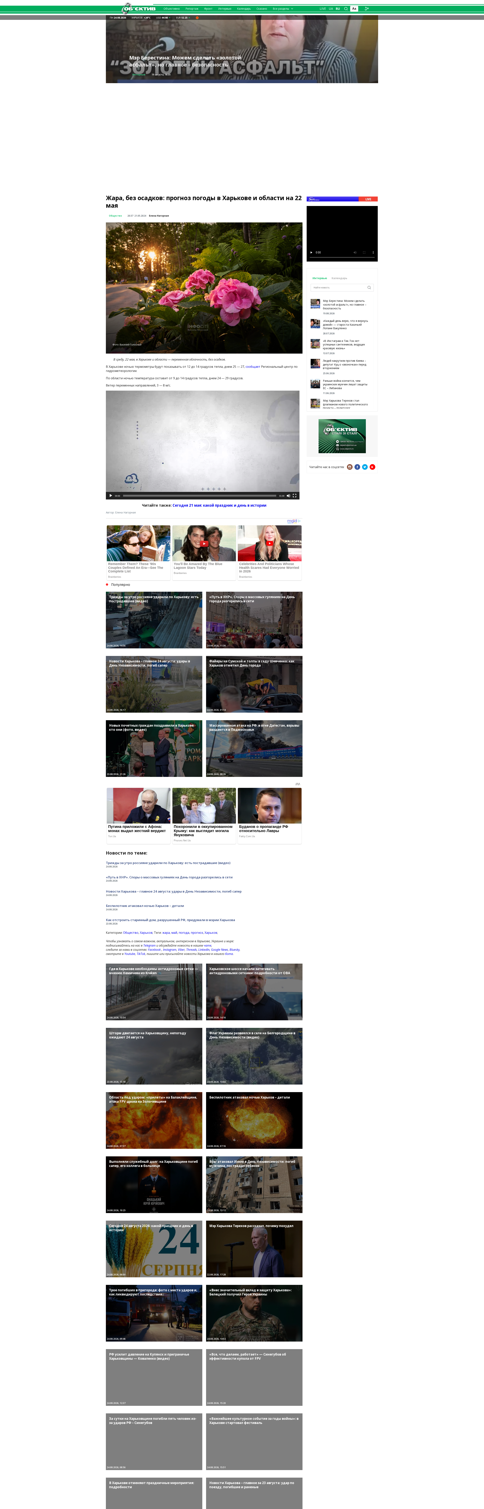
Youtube (129, 954)
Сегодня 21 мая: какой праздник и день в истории (219, 505)
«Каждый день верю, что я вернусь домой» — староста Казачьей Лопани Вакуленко (345, 324)
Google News (219, 950)
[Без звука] (288, 496)
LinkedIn (203, 950)
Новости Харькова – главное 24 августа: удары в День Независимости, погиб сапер (174, 891)
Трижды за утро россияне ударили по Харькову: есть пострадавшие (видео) (168, 863)
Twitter (365, 467)
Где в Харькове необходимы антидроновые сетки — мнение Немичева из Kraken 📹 (187, 61)
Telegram (149, 945)
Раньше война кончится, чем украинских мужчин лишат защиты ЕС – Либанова (345, 384)
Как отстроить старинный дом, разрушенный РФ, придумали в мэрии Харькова (170, 920)
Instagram (169, 950)
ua (331, 9)
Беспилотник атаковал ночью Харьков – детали (145, 906)
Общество (138, 74)
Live (323, 9)
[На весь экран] (294, 496)
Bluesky (235, 950)
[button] (202, 445)
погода (184, 933)
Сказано (262, 8)
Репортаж (192, 8)
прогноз (197, 933)
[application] (202, 445)
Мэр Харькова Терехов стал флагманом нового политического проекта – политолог (345, 404)
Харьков (146, 933)
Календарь (244, 8)
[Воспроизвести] (111, 496)
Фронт (208, 8)
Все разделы (281, 8)
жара (166, 933)
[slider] (199, 496)
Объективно (172, 8)
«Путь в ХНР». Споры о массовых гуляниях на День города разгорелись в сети (169, 877)
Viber (181, 950)
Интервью (224, 8)
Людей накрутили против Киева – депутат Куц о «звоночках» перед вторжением (344, 364)
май (174, 933)
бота (229, 954)
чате (207, 945)
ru (338, 9)
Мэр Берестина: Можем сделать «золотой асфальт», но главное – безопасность (344, 304)
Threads (191, 950)
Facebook (154, 950)
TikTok (141, 954)
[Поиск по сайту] (346, 9)
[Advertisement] (242, 109)
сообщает (253, 367)
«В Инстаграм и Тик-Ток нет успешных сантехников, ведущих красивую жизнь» (344, 344)
